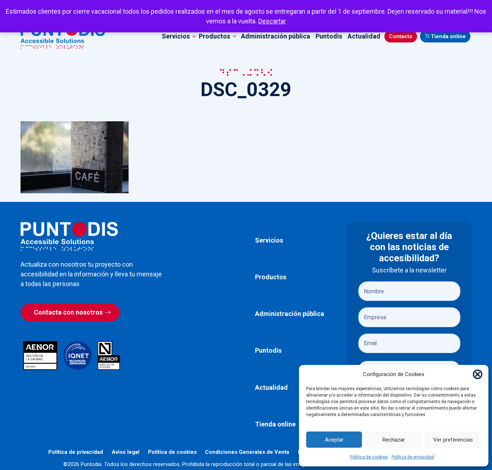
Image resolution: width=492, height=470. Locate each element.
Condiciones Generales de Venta (247, 452)
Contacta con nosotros (68, 312)
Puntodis (329, 36)
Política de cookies (369, 457)
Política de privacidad (413, 457)
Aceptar (334, 440)
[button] (477, 374)
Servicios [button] (176, 36)
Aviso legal (125, 452)
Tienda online (448, 36)
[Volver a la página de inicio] (69, 236)
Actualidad (364, 36)
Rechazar (394, 440)
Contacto (400, 36)
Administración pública (275, 36)
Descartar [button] (272, 21)
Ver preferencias (453, 440)
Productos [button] (214, 36)
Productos (270, 277)
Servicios (269, 240)
